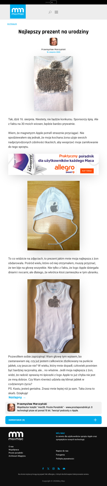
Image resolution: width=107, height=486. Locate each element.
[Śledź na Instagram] (53, 469)
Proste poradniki (16, 453)
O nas (11, 446)
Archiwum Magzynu (17, 456)
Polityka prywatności (65, 459)
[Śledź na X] (48, 469)
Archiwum (12, 24)
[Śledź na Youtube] (64, 469)
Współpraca (14, 450)
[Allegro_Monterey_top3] (53, 174)
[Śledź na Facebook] (43, 469)
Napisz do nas (62, 451)
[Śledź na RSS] (59, 469)
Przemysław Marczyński (53, 49)
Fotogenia (60, 455)
